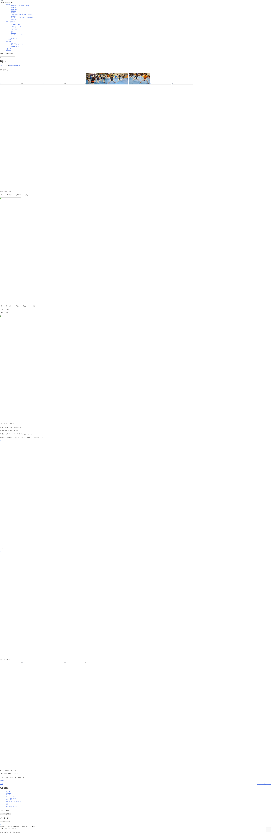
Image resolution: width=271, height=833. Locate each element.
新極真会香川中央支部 (14, 65)
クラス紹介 (9, 22)
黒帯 (7, 805)
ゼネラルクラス (15, 31)
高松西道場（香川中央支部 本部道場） (20, 5)
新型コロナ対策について (17, 44)
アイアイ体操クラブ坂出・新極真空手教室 (21, 14)
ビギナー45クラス (15, 24)
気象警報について (15, 46)
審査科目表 (13, 43)
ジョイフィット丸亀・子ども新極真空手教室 (22, 17)
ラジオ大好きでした (11, 798)
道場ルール (9, 41)
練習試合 (8, 793)
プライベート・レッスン (17, 34)
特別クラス (13, 33)
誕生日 (1, 784)
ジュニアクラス (15, 29)
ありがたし (9, 794)
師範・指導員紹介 (10, 21)
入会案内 (8, 39)
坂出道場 (13, 12)
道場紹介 (8, 4)
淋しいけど (9, 791)
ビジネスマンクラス (16, 38)
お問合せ (8, 50)
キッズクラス (14, 28)
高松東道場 (13, 7)
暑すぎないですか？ (11, 796)
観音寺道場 (13, 19)
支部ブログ (9, 48)
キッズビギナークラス (16, 26)
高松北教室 (13, 11)
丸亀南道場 (13, 16)
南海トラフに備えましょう (264, 784)
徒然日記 (2, 780)
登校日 (8, 803)
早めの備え (9, 799)
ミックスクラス (15, 36)
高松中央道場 (14, 9)
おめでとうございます (12, 806)
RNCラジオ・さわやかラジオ (13, 801)
